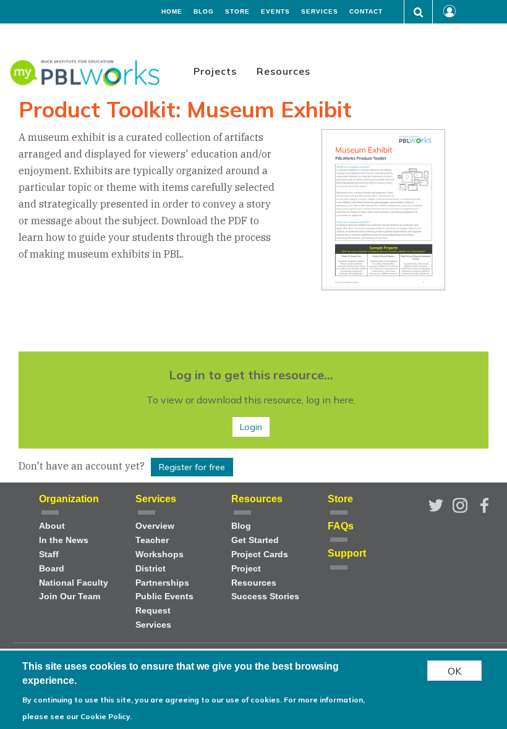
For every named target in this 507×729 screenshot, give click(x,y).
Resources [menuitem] (283, 71)
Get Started (255, 540)
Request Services (153, 618)
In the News (63, 540)
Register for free (192, 467)
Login (251, 426)
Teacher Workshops (159, 547)
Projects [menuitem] (215, 71)
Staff (49, 554)
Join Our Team (69, 596)
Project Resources (253, 576)
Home (171, 12)
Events (275, 12)
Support (347, 553)
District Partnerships (162, 576)
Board (51, 568)
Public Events (164, 596)
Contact (366, 12)
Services (319, 12)
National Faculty (73, 583)
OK (454, 671)
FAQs (341, 526)
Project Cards (259, 554)
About (52, 526)
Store (237, 12)
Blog (204, 12)
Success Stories (265, 596)
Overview (154, 526)
